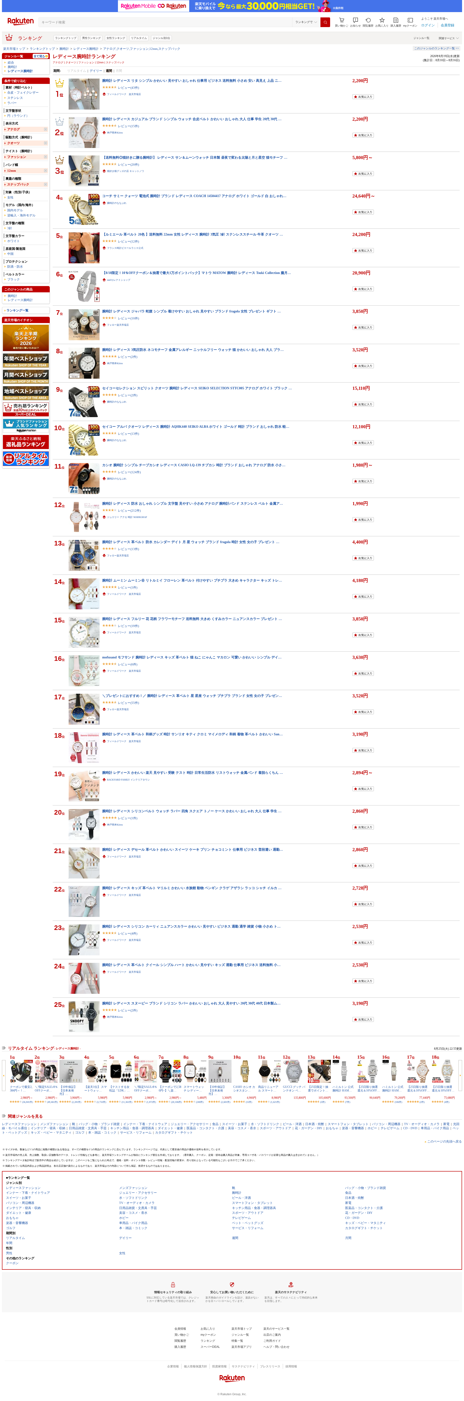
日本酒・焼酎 (314, 1124)
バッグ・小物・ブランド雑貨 (99, 1124)
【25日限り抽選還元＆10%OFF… (368, 1088)
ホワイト (13, 241)
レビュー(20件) (128, 164)
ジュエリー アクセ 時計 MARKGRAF (127, 517)
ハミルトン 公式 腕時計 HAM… (343, 1088)
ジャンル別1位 (161, 38)
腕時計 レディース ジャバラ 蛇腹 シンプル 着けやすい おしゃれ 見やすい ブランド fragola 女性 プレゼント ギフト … (191, 311)
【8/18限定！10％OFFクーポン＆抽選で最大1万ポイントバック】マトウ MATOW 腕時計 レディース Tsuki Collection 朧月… (196, 273)
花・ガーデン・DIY (308, 1128)
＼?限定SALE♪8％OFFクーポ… (46, 1088)
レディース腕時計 (86, 49)
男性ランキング (91, 38)
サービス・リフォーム (136, 1132)
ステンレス (15, 98)
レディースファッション (19, 1124)
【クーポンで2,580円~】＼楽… (170, 1088)
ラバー (12, 103)
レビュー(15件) (128, 126)
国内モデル (15, 210)
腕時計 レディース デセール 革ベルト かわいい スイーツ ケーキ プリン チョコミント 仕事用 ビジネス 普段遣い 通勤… (192, 849)
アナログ (13, 129)
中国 (10, 254)
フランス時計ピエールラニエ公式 (125, 248)
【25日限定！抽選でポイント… (318, 1088)
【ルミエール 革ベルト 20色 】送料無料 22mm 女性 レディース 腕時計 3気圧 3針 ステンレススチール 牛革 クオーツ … (192, 234)
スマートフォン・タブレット (348, 1124)
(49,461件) (52, 1102)
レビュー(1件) (127, 587)
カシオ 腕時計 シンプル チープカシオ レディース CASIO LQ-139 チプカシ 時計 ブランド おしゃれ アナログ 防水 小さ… (193, 465)
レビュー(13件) (128, 433)
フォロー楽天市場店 (118, 325)
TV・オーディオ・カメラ (422, 1124)
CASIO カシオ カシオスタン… (244, 1088)
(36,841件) (27, 1102)
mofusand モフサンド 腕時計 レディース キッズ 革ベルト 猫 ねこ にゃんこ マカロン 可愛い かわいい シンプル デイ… (192, 657)
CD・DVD (410, 1128)
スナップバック (18, 184)
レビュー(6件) (127, 664)
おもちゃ (332, 1128)
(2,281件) (76, 1102)
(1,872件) (151, 1102)
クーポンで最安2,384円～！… (21, 1088)
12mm (11, 170)
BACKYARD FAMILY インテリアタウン (128, 779)
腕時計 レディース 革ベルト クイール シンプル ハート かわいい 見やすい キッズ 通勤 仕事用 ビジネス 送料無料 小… (191, 965)
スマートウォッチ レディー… (194, 1088)
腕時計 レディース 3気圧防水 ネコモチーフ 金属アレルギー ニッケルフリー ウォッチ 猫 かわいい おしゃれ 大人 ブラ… (193, 350)
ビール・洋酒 (292, 1124)
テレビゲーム (390, 1128)
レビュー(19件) (128, 626)
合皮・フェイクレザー (23, 92)
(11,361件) (127, 1102)
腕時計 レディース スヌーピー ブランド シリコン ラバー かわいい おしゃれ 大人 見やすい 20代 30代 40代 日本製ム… (191, 1003)
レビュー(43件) (128, 87)
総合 (11, 62)
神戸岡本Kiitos (115, 132)
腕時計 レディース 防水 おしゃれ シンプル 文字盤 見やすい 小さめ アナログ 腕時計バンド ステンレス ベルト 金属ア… (192, 503)
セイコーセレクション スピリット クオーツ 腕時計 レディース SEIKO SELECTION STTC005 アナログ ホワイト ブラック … (197, 388)
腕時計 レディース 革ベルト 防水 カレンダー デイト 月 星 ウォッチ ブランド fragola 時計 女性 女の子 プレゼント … (190, 542)
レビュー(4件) (127, 933)
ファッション (16, 157)
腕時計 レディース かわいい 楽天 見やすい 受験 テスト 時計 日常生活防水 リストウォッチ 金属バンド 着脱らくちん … (192, 772)
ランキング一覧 (18, 310)
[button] (355, 22)
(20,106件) (176, 1102)
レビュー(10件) (128, 318)
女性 (10, 197)
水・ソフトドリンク (265, 1124)
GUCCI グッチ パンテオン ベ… (294, 1088)
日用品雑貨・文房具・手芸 (88, 1128)
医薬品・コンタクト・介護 (205, 1128)
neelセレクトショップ (118, 280)
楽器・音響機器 (353, 1128)
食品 (215, 1124)
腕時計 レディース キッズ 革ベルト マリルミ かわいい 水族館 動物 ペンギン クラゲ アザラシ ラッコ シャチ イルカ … (192, 888)
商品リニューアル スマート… (268, 1088)
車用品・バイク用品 (435, 1128)
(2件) (422, 1102)
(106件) (398, 1102)
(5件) (322, 1102)
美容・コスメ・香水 (242, 1128)
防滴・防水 (15, 266)
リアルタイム (139, 38)
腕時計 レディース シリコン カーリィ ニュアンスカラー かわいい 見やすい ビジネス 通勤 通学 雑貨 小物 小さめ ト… (191, 926)
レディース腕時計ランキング (84, 56)
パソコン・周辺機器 (386, 1124)
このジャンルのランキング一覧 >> (436, 48)
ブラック (13, 279)
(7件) (347, 1102)
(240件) (199, 1102)
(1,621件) (275, 1102)
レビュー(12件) (128, 241)
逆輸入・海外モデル (21, 215)
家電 (446, 1124)
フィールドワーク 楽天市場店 (124, 94)
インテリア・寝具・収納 (48, 1128)
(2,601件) (225, 1102)
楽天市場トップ (14, 49)
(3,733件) (101, 1102)
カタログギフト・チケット (174, 1132)
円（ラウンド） (18, 116)
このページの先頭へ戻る (444, 1141)
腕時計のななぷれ (116, 203)
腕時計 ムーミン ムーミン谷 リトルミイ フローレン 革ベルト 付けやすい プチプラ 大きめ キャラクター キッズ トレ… (192, 580)
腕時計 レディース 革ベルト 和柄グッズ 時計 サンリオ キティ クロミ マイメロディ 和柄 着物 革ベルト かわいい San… (192, 734)
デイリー (96, 71)
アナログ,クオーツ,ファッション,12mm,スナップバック (141, 49)
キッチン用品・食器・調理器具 (132, 1128)
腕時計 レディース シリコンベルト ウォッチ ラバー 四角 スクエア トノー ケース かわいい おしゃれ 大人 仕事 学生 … (192, 811)
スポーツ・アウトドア (275, 1128)
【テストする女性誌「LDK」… (119, 1088)
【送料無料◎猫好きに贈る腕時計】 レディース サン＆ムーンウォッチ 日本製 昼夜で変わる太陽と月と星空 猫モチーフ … (194, 157)
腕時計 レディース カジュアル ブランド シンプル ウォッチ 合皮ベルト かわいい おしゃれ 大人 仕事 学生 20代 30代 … (192, 119)
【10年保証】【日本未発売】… (68, 1090)
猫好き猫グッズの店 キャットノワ (125, 171)
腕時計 (64, 49)
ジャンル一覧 (421, 38)
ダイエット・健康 (170, 1128)
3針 (9, 228)
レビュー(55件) (128, 703)
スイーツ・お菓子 (234, 1124)
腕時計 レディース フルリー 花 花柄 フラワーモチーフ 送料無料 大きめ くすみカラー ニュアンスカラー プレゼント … (192, 619)
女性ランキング (116, 38)
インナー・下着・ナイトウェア (145, 1124)
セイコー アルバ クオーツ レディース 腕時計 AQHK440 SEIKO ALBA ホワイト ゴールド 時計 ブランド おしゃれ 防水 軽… (195, 426)
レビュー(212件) (129, 510)
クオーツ (13, 143)
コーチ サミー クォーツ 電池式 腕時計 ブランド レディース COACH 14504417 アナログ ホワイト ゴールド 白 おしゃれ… (194, 196)
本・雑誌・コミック (102, 1132)
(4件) (446, 1102)
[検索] (325, 22)
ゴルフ (80, 1132)
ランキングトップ (65, 38)
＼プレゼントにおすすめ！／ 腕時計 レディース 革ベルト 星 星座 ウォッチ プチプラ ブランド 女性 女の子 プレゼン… (192, 696)
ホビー (372, 1128)
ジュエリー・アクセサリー (190, 1124)
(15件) (249, 1102)
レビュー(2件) (127, 357)
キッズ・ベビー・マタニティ (51, 1132)
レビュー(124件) (129, 472)
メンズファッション (54, 1124)
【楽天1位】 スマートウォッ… (95, 1088)
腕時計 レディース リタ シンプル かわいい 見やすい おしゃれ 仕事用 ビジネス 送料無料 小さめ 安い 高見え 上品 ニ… (192, 80)
